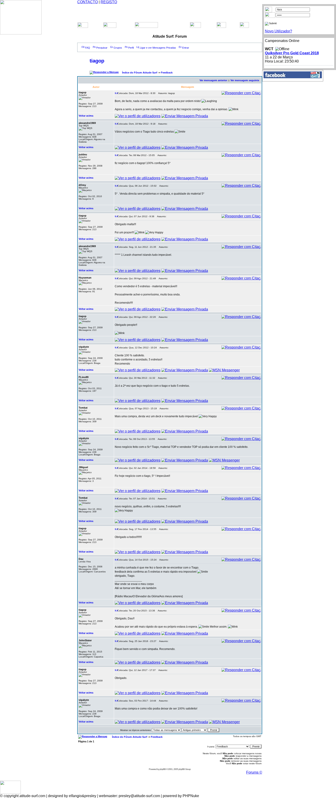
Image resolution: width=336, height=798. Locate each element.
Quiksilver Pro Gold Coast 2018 (292, 53)
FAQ (87, 47)
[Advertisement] (169, 11)
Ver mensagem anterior (213, 80)
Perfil (131, 47)
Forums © (254, 772)
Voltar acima (86, 115)
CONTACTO (87, 2)
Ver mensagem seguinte (244, 80)
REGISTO (109, 2)
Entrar (185, 47)
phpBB (163, 769)
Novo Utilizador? (278, 31)
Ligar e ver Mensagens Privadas (158, 47)
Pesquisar (101, 47)
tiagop (97, 61)
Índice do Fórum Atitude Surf (139, 72)
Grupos (118, 47)
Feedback (167, 72)
